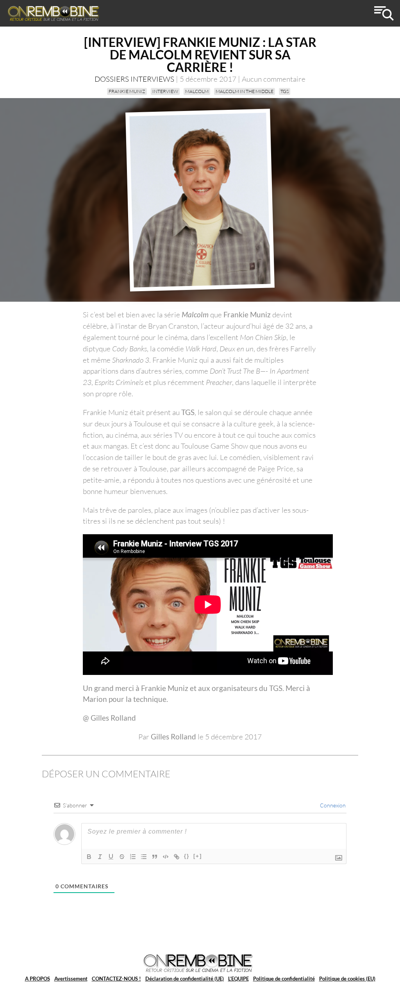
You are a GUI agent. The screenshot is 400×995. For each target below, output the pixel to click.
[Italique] (100, 856)
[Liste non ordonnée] (143, 856)
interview (165, 91)
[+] (197, 856)
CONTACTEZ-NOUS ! (116, 978)
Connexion (332, 805)
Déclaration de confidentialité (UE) (184, 978)
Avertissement (71, 978)
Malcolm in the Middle (244, 91)
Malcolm (197, 91)
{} (186, 856)
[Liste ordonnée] (132, 856)
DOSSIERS (112, 79)
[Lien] (176, 856)
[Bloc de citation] (154, 856)
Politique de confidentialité (284, 978)
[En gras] (89, 856)
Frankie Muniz (127, 91)
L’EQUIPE (238, 978)
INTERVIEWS (152, 79)
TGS (284, 91)
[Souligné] (110, 856)
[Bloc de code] (165, 856)
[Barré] (121, 856)
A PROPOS (37, 978)
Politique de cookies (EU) (347, 978)
